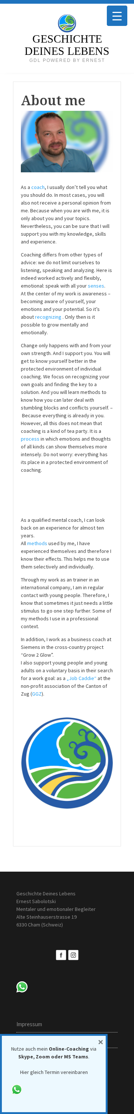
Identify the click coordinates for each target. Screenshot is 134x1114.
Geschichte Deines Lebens (67, 45)
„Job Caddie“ (81, 678)
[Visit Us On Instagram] (73, 954)
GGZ (37, 693)
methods (37, 543)
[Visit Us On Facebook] (61, 954)
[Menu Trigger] (117, 16)
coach (38, 187)
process (30, 438)
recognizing (49, 317)
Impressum (29, 1024)
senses (96, 285)
